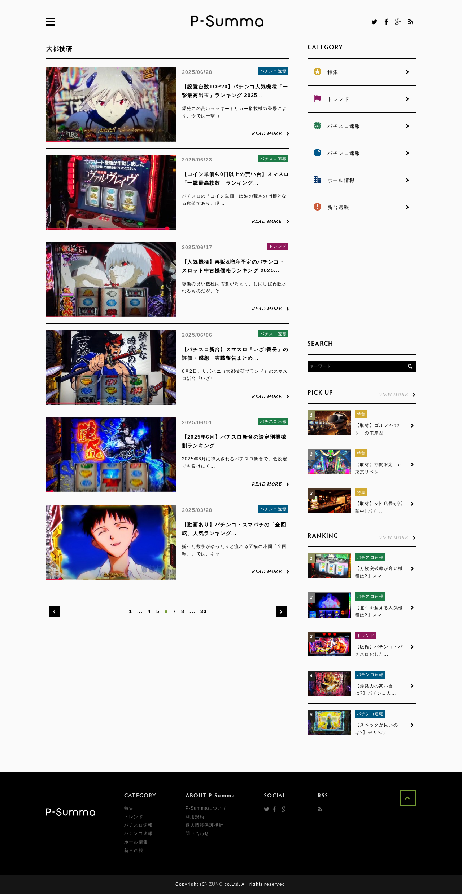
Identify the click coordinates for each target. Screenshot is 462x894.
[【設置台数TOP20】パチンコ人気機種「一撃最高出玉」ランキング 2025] (111, 138)
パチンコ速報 (273, 71)
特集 (361, 414)
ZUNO (216, 884)
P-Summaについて (206, 808)
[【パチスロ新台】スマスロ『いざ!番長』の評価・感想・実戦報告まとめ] (111, 400)
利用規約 (195, 816)
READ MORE (267, 133)
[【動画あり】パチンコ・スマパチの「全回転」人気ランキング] (111, 576)
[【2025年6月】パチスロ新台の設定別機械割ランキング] (111, 488)
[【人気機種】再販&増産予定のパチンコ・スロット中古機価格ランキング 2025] (111, 313)
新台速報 (133, 850)
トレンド (278, 246)
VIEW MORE (393, 394)
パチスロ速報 (273, 158)
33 (203, 611)
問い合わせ (197, 833)
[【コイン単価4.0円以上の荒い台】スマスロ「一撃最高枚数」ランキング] (111, 225)
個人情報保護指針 (205, 825)
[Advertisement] (362, 278)
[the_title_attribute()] (329, 433)
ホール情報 (136, 842)
